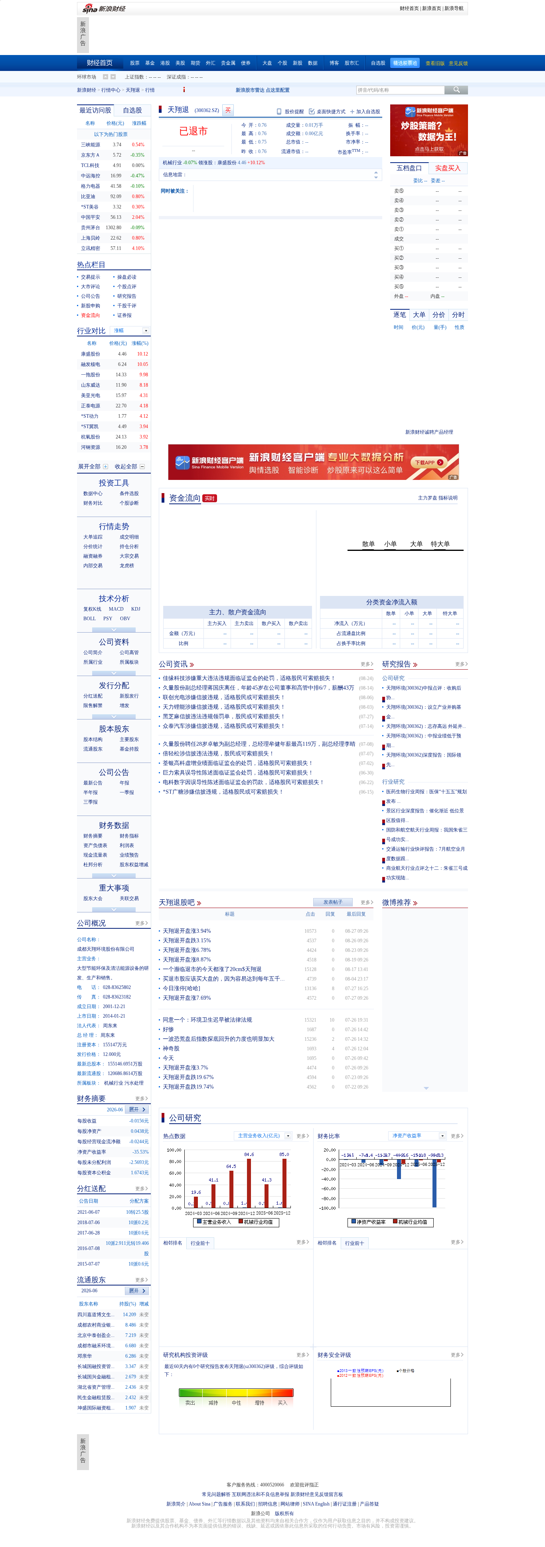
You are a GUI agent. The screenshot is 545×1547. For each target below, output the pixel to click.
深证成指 (176, 77)
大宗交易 (129, 556)
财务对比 (93, 503)
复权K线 (92, 609)
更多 (365, 664)
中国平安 (90, 217)
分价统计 (93, 546)
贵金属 (228, 63)
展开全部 (89, 467)
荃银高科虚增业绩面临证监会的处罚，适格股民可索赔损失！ (238, 763)
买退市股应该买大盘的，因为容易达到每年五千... (224, 979)
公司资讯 (173, 664)
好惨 (168, 1029)
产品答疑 (369, 1504)
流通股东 (93, 749)
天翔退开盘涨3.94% (187, 931)
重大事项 (114, 888)
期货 (195, 63)
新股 (297, 63)
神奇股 (171, 1049)
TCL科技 (90, 165)
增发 (124, 705)
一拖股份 (90, 374)
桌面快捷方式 (331, 111)
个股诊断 (129, 503)
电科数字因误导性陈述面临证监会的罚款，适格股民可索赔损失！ (244, 782)
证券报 (124, 315)
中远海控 (90, 176)
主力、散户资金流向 (238, 612)
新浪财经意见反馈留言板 (316, 1494)
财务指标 (129, 836)
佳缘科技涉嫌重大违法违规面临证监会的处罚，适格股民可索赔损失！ (249, 678)
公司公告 (90, 296)
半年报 (90, 792)
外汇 (210, 63)
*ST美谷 (90, 207)
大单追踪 (93, 537)
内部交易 (93, 565)
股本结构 (93, 739)
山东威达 (90, 385)
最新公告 (93, 783)
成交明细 (129, 537)
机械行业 (172, 162)
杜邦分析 (93, 864)
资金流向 (185, 497)
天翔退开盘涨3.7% (185, 1068)
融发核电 (90, 364)
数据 (313, 63)
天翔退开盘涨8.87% (187, 960)
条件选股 (129, 493)
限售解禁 (93, 705)
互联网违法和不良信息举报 (260, 1494)
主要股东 (129, 739)
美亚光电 (90, 395)
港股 (165, 63)
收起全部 (126, 467)
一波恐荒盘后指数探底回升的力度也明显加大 (218, 1039)
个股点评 (126, 286)
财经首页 (409, 8)
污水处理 (134, 1083)
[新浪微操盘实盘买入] (228, 110)
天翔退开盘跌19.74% (188, 1087)
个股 (282, 63)
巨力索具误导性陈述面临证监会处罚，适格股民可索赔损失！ (238, 773)
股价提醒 (294, 111)
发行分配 (114, 685)
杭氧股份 (90, 437)
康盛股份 (227, 162)
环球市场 (86, 77)
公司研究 (393, 678)
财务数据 (114, 825)
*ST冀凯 (90, 426)
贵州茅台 (90, 227)
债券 (246, 63)
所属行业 (93, 662)
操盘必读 (126, 277)
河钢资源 (90, 447)
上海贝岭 (90, 238)
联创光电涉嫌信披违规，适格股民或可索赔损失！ (224, 697)
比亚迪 (88, 196)
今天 (168, 1058)
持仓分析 (129, 546)
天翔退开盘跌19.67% (188, 1077)
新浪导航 (454, 8)
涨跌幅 (139, 123)
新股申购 (90, 306)
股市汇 (352, 63)
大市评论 (90, 286)
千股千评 (126, 306)
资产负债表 (95, 845)
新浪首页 (431, 8)
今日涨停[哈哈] (181, 988)
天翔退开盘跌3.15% (187, 941)
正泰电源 (90, 406)
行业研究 (393, 782)
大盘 (267, 63)
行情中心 (110, 90)
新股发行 (129, 696)
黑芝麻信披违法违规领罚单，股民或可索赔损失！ (224, 716)
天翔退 (133, 90)
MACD (116, 609)
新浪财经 (86, 90)
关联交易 (129, 898)
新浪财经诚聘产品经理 (429, 432)
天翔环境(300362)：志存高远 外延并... (426, 726)
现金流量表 (95, 855)
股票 (135, 63)
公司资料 (114, 642)
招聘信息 (267, 1504)
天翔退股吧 (177, 902)
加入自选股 (368, 111)
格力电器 (90, 186)
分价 (438, 314)
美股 (180, 63)
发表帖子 (333, 902)
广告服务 (223, 1504)
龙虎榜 (127, 565)
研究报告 (396, 664)
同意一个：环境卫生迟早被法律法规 (207, 1020)
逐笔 (399, 314)
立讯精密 (90, 248)
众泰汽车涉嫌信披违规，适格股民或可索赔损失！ (224, 726)
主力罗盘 (427, 498)
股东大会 (93, 898)
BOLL (89, 618)
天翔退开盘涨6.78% (187, 950)
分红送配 (93, 696)
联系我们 (245, 1504)
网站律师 (290, 1504)
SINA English (316, 1504)
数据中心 (93, 493)
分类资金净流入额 (391, 602)
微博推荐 (396, 902)
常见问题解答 (216, 1494)
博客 (334, 63)
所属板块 (129, 662)
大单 (419, 314)
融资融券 (93, 556)
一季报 (127, 792)
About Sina (199, 1504)
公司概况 (91, 923)
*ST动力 (90, 416)
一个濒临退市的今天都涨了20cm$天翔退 (212, 969)
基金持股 (129, 749)
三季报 (90, 802)
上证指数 (134, 77)
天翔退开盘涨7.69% (187, 998)
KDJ (135, 609)
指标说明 (448, 498)
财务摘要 (93, 836)
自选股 (378, 63)
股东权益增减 (134, 864)
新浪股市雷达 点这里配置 (263, 90)
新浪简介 (176, 1504)
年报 (124, 783)
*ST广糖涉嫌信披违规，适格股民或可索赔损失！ (223, 792)
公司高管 (129, 652)
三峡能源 (90, 144)
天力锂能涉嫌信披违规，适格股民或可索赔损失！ (224, 707)
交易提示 (90, 277)
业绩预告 (129, 855)
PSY (108, 618)
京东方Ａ (90, 155)
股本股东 (114, 729)
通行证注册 (345, 1504)
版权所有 (284, 1513)
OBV (125, 618)
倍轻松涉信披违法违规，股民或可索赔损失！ (218, 754)
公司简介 (93, 652)
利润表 (127, 845)
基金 (150, 63)
